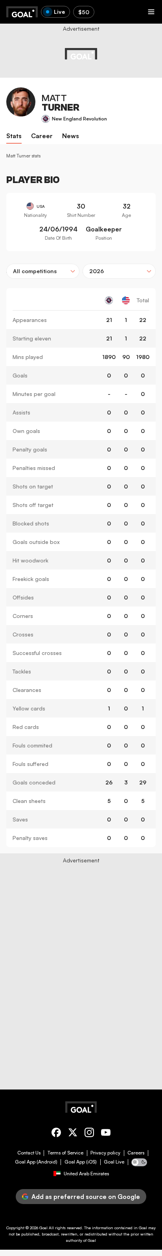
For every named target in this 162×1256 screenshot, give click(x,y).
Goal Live (114, 1162)
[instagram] (89, 1133)
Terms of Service (65, 1153)
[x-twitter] (72, 1133)
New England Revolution (79, 119)
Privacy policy (105, 1153)
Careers (135, 1153)
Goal (43, 1227)
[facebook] (56, 1133)
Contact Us (28, 1153)
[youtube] (105, 1133)
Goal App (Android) (36, 1162)
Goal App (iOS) (80, 1162)
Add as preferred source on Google (85, 1197)
